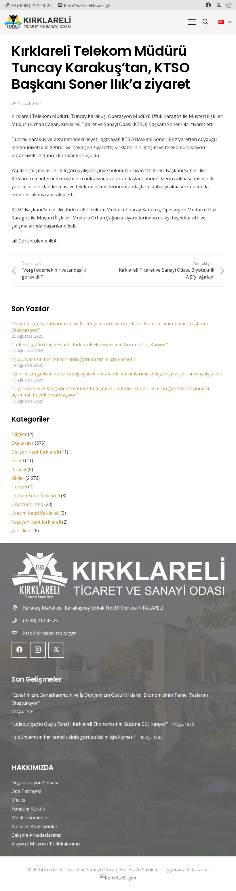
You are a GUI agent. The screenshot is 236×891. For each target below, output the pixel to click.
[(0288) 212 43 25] (17, 620)
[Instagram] (229, 5)
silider (18, 478)
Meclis (18, 800)
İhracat (19, 469)
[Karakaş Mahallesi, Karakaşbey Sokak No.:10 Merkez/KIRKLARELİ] (17, 607)
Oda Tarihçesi (26, 791)
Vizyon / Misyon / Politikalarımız (46, 844)
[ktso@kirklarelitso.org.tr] (17, 633)
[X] (218, 4)
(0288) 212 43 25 (40, 620)
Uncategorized (27, 504)
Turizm (19, 487)
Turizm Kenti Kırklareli (36, 496)
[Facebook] (208, 4)
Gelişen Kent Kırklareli (35, 452)
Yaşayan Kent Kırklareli (36, 522)
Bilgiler (19, 434)
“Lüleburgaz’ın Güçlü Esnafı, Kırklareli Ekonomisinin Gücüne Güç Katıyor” (90, 344)
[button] (191, 22)
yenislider (22, 530)
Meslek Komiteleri (31, 817)
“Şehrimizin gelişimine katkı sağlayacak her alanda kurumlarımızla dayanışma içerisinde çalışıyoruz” (118, 374)
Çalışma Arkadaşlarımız (36, 835)
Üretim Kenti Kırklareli (35, 513)
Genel (18, 460)
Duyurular (23, 443)
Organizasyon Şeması (35, 782)
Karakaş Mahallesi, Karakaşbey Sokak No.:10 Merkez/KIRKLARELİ (93, 608)
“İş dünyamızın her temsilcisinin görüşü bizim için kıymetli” (74, 359)
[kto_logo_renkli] (38, 22)
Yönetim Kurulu (28, 809)
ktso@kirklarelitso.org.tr (49, 633)
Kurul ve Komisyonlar (35, 826)
